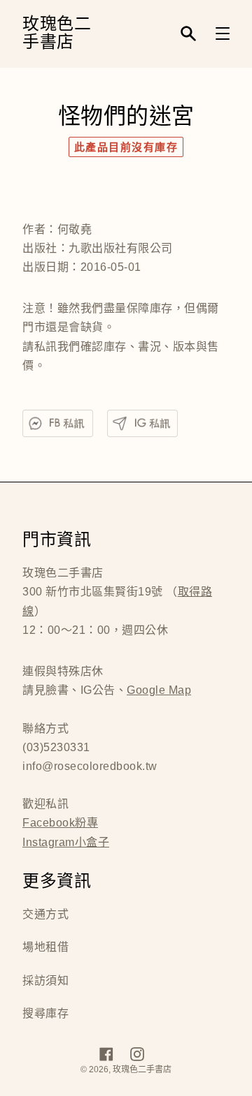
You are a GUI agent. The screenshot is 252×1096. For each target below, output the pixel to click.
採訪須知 (45, 980)
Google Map (159, 690)
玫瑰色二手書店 (56, 33)
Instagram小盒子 (65, 842)
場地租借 (45, 947)
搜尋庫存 (45, 1013)
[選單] (222, 33)
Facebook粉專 (60, 823)
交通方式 (45, 914)
